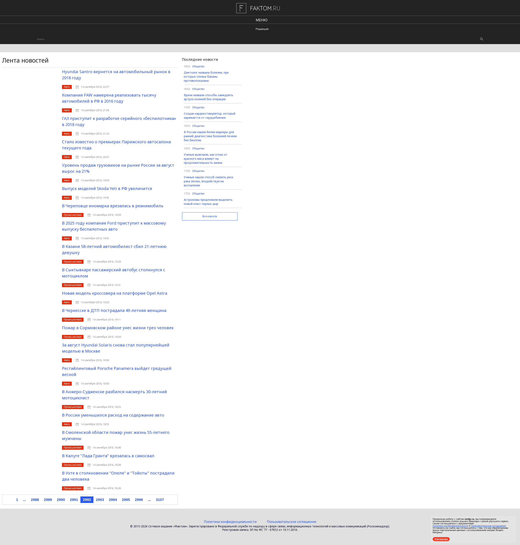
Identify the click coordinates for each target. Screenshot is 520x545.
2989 (48, 500)
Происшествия (72, 215)
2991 (74, 500)
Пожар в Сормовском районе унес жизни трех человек (118, 327)
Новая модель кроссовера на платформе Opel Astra (114, 293)
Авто (67, 87)
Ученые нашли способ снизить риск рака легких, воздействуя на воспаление (208, 181)
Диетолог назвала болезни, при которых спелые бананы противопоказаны (206, 77)
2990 (61, 500)
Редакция (262, 29)
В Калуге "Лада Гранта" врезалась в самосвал (108, 455)
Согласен (441, 539)
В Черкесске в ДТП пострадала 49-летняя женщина (114, 310)
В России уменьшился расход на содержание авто (113, 415)
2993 (100, 500)
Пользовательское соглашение (291, 521)
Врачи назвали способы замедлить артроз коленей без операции (208, 97)
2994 (113, 500)
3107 (160, 500)
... (24, 500)
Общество (198, 66)
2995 (126, 500)
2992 (87, 500)
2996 (139, 500)
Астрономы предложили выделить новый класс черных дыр (208, 202)
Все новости (210, 216)
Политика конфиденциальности (230, 521)
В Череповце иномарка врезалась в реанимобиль (112, 205)
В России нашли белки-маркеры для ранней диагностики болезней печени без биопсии (210, 136)
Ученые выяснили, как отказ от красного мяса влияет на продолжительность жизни (205, 159)
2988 (35, 500)
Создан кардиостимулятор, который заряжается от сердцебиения (209, 115)
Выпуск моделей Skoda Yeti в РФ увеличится (107, 188)
